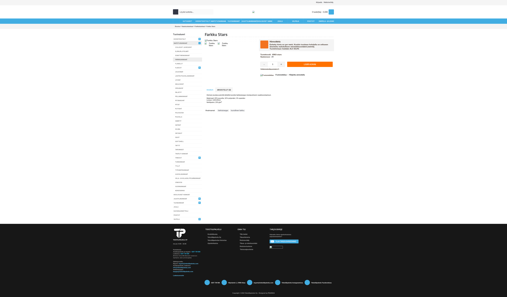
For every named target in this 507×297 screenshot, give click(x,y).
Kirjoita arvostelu (297, 75)
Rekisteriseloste (246, 246)
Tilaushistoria (245, 237)
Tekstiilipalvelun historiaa (217, 240)
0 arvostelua (281, 75)
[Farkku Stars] (211, 44)
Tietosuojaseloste (246, 249)
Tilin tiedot (243, 234)
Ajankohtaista (213, 243)
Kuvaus (210, 89)
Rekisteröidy (244, 240)
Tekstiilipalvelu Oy (214, 237)
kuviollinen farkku (237, 110)
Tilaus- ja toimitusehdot (248, 243)
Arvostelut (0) (224, 89)
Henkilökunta (212, 234)
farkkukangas (223, 110)
